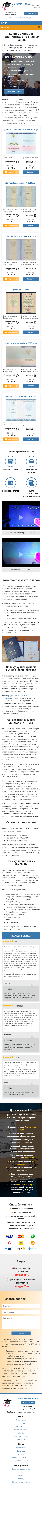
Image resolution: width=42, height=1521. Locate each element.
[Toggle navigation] (39, 23)
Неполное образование (21, 1457)
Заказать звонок (31, 14)
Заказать (30, 172)
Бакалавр (21, 1451)
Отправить (21, 1333)
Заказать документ (21, 1436)
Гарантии (21, 1423)
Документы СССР (21, 1461)
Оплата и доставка (21, 1426)
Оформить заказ (13, 91)
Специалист (21, 1448)
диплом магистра (17, 696)
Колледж (21, 1472)
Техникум (21, 1475)
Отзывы (21, 1433)
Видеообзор (12, 172)
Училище (21, 1479)
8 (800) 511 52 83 (22, 4)
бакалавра (28, 696)
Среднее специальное (21, 1469)
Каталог (5, 27)
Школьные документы (21, 1482)
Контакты (21, 1439)
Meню (4, 23)
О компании (21, 1420)
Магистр (21, 1454)
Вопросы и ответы (21, 1430)
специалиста (7, 698)
